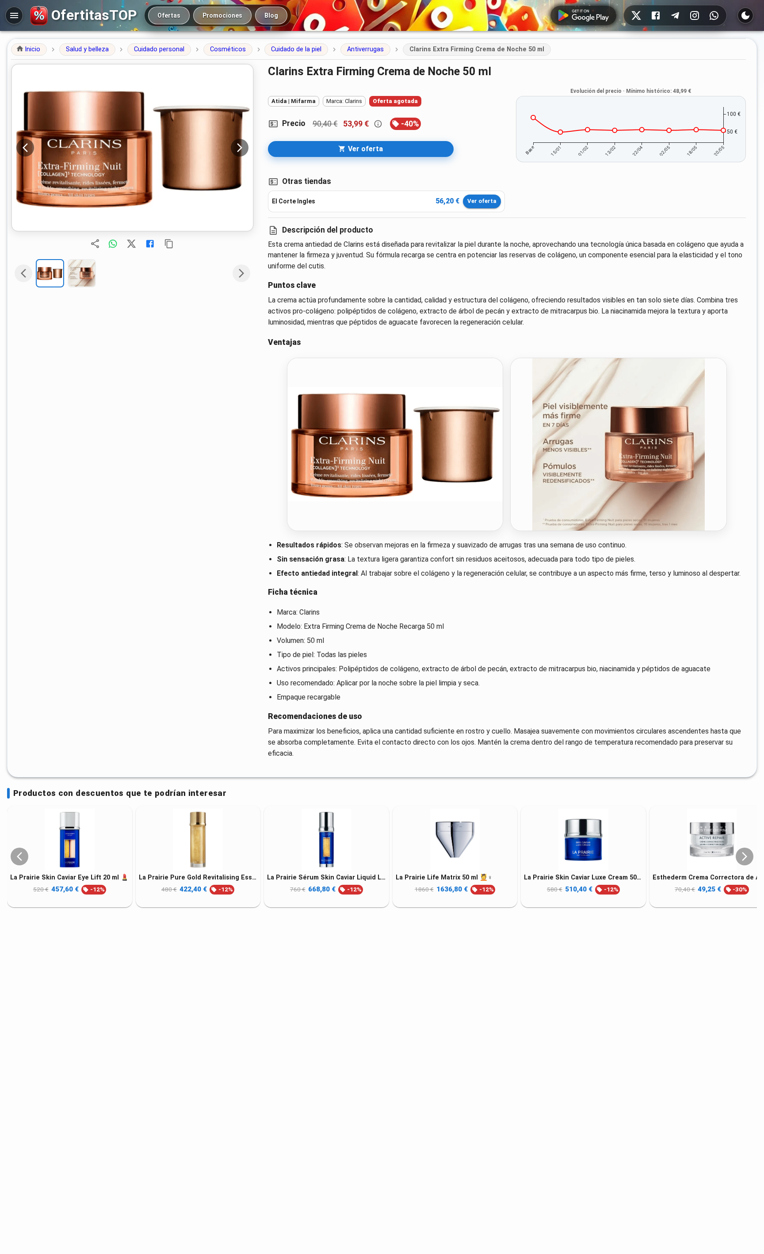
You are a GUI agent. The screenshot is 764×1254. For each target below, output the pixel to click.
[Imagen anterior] (25, 148)
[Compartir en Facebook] (149, 243)
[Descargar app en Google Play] (583, 15)
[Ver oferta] (132, 148)
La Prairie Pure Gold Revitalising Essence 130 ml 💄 (198, 877)
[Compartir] (95, 243)
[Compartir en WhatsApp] (112, 243)
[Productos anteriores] (19, 856)
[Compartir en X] (131, 243)
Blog (271, 15)
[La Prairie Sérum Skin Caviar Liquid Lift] (326, 840)
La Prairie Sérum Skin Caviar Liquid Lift (326, 877)
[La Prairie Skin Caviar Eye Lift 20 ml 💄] (69, 840)
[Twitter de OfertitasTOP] (636, 15)
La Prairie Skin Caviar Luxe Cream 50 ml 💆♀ (583, 877)
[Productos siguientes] (744, 856)
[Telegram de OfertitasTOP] (675, 15)
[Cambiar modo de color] (745, 15)
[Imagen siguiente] (239, 148)
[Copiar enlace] (168, 243)
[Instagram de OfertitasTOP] (694, 15)
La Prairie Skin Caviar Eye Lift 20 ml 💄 (69, 877)
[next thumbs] (241, 273)
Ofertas (168, 15)
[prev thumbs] (23, 273)
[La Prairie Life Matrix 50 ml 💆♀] (455, 840)
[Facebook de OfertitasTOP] (656, 15)
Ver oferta (482, 201)
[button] (29, 49)
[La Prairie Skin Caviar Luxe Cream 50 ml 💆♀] (583, 840)
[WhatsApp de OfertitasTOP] (714, 15)
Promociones (222, 15)
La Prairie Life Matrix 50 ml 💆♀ (444, 877)
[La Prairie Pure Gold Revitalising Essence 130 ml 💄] (198, 840)
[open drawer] (14, 15)
